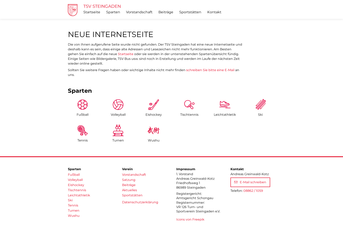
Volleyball (118, 115)
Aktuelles (129, 190)
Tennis (82, 140)
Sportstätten (190, 12)
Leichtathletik (79, 195)
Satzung (128, 180)
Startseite (91, 12)
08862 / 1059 (253, 191)
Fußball (83, 115)
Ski (260, 115)
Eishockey (153, 115)
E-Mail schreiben (253, 182)
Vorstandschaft (139, 12)
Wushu (154, 140)
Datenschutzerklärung (140, 202)
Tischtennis (189, 115)
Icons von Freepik (190, 219)
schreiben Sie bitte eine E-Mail (210, 70)
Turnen (118, 140)
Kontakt (214, 12)
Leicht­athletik (225, 115)
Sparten (113, 12)
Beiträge (165, 12)
